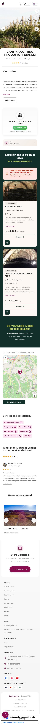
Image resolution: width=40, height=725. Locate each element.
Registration (8, 647)
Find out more (10, 226)
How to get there (14, 402)
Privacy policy (9, 591)
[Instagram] (12, 678)
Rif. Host (10, 100)
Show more (6, 94)
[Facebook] (6, 678)
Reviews (7, 611)
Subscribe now (20, 569)
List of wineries (9, 587)
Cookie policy (9, 595)
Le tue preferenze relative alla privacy (22, 718)
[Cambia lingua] (35, 4)
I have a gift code (10, 625)
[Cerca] (20, 4)
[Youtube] (17, 678)
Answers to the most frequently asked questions (18, 631)
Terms (6, 599)
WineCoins (8, 607)
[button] (20, 191)
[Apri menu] (27, 4)
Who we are (8, 603)
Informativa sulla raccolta (13, 722)
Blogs (6, 615)
